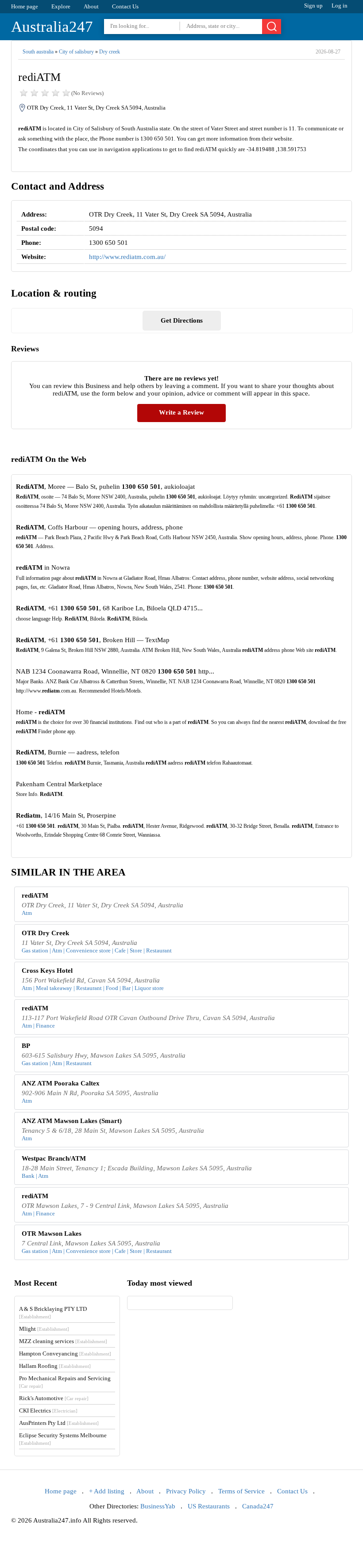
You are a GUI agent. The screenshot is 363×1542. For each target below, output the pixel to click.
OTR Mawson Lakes (51, 1233)
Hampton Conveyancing (65, 1353)
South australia (38, 52)
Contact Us (125, 6)
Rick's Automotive (54, 1398)
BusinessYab (157, 1506)
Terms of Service (241, 1491)
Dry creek (109, 52)
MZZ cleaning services (63, 1341)
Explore (60, 6)
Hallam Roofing (55, 1366)
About (91, 6)
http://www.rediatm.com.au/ (127, 256)
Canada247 (258, 1506)
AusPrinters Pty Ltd (59, 1423)
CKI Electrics (48, 1410)
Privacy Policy (186, 1491)
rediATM (35, 895)
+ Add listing (106, 1491)
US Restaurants (209, 1506)
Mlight (44, 1328)
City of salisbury (76, 52)
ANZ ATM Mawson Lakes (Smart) (72, 1120)
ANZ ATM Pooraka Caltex (61, 1083)
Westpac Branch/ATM (54, 1158)
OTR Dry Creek (45, 933)
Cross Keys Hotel (47, 970)
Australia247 (52, 26)
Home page (24, 6)
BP (26, 1045)
